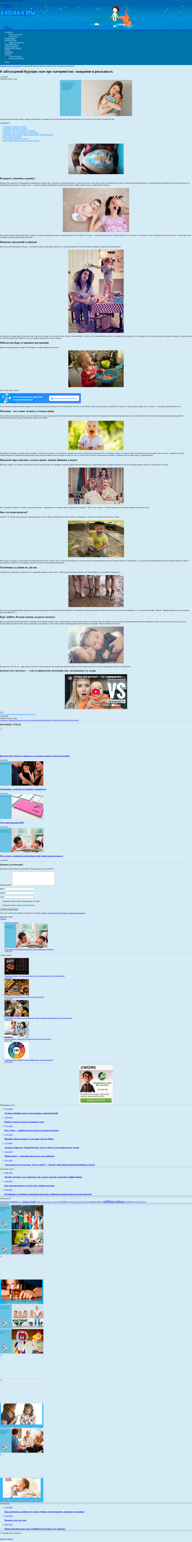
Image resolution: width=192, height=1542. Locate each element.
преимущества (78, 1202)
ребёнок (119, 1201)
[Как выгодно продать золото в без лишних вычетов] (16, 995)
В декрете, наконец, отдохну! (15, 127)
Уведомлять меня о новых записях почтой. (19, 905)
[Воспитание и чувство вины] (21, 1427)
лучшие (54, 1202)
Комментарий (6, 885)
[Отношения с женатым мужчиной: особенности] (21, 785)
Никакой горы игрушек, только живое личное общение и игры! (28, 135)
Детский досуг (11, 44)
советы (143, 1202)
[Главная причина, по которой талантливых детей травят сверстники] (21, 1229)
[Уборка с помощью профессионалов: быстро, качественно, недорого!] (21, 1402)
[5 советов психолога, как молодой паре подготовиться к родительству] (21, 1452)
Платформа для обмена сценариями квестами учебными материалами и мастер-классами (38, 1018)
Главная (3, 66)
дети (38, 1202)
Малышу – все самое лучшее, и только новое (21, 133)
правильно (71, 1202)
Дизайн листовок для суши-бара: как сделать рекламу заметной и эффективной (34, 976)
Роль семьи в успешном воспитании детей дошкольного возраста (31, 856)
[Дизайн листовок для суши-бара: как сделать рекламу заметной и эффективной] (16, 974)
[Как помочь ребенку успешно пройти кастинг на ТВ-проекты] (21, 1328)
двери (20, 1202)
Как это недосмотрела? (13, 137)
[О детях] (18, 23)
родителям (137, 1202)
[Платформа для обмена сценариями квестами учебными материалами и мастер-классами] (16, 1016)
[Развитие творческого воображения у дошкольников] (21, 1477)
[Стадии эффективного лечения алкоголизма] (21, 1303)
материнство (22, 714)
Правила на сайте (15, 34)
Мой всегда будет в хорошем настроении (19, 131)
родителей (129, 1202)
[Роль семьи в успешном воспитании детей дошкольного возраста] (21, 852)
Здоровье (8, 52)
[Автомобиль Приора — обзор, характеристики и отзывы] (21, 1278)
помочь (58, 1202)
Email (2, 893)
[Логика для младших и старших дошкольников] (21, 1353)
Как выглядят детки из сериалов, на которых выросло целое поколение (35, 756)
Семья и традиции (13, 48)
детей (32, 1201)
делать (25, 1201)
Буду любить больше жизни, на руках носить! (21, 141)
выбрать (14, 1201)
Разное (7, 54)
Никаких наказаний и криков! (15, 129)
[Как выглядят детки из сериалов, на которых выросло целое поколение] (21, 752)
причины (86, 1202)
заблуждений (12, 714)
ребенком (92, 1202)
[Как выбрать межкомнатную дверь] (21, 1378)
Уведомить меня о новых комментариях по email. (21, 901)
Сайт (2, 897)
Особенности (5, 1202)
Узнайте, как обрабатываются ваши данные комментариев (63, 913)
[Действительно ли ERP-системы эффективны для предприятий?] (16, 1058)
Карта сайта (13, 36)
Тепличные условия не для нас (16, 139)
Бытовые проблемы (16, 58)
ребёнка (108, 1201)
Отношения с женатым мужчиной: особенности (23, 789)
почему (64, 1202)
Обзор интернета (15, 56)
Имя (2, 889)
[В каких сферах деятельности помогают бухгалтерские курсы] (16, 1037)
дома (46, 1202)
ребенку (100, 1202)
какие (50, 1202)
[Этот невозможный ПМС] (21, 818)
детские (42, 1202)
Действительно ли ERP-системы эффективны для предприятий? (28, 1060)
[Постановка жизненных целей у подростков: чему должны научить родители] (21, 1254)
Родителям (9, 38)
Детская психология (16, 42)
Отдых (7, 50)
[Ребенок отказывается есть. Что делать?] (21, 1502)
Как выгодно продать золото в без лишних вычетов (24, 997)
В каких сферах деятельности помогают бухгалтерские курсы (27, 1039)
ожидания (31, 714)
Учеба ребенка (11, 46)
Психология (10, 40)
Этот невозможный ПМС (12, 822)
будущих (3, 714)
